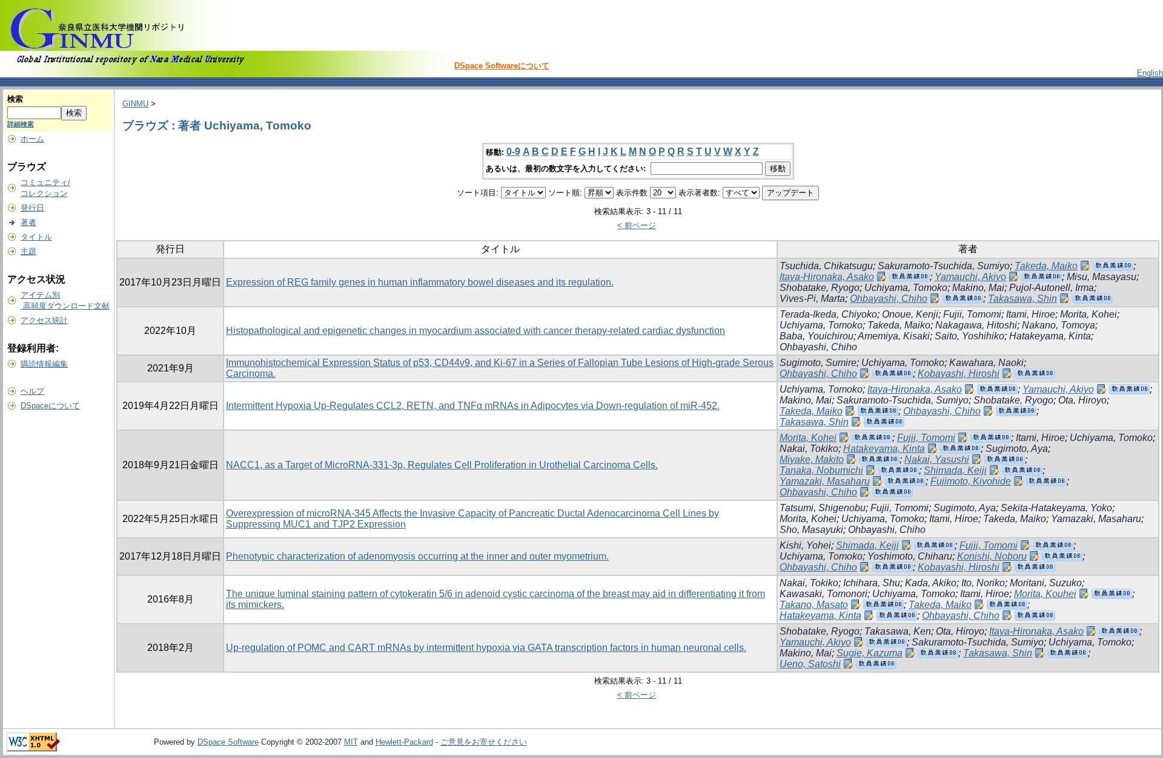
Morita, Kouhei (1045, 594)
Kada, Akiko (930, 583)
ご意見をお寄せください (483, 742)
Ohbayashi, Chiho (888, 298)
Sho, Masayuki (811, 529)
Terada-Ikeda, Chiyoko (828, 314)
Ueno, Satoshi (810, 664)
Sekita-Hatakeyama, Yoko (1056, 508)
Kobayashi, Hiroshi (958, 373)
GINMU (135, 103)
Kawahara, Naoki (986, 363)
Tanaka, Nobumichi (821, 470)
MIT (351, 742)
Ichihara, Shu (871, 583)
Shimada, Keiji (955, 470)
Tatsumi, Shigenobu (823, 508)
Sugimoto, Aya (1017, 448)
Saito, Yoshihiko (969, 336)
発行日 (32, 207)
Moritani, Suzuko (1046, 583)
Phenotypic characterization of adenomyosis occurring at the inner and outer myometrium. (417, 556)
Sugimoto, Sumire (818, 363)
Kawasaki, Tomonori (823, 594)
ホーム (32, 138)
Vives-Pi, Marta (812, 298)
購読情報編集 (44, 363)
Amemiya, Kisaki (894, 336)
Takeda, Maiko (1046, 266)
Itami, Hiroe (1030, 314)
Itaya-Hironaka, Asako (827, 277)
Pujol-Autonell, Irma (1051, 288)
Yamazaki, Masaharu (825, 481)
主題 (28, 251)
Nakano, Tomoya (1058, 325)
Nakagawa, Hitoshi (976, 325)
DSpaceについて (50, 405)
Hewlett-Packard (404, 742)
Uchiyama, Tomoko (905, 288)
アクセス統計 (44, 320)
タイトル (36, 236)
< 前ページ (636, 225)
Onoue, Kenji (910, 314)
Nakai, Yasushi (936, 459)
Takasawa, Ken (897, 631)
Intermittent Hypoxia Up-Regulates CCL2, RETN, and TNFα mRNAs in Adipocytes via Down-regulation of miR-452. (473, 405)
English (1150, 72)
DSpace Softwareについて (501, 65)
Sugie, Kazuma (870, 653)
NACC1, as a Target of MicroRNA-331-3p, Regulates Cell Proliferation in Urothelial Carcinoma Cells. (442, 465)
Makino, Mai (978, 288)
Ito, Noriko (983, 583)
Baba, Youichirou (816, 336)
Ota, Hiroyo (1082, 400)
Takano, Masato (814, 605)
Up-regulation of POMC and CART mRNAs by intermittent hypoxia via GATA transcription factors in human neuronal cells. (486, 647)
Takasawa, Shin (1022, 298)
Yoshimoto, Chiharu (909, 556)
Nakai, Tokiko (809, 448)
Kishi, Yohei (805, 545)
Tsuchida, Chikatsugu (826, 266)
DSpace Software (228, 742)
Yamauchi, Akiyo (970, 277)
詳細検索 (20, 124)
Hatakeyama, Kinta (1050, 336)
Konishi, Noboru (992, 556)
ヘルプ (32, 391)
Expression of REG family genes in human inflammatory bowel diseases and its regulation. (420, 282)
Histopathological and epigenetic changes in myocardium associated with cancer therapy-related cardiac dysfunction (475, 330)
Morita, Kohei (1088, 314)
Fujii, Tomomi (972, 314)
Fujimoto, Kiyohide (970, 481)
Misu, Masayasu (1101, 277)
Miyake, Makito (812, 459)
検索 (15, 98)
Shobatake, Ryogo (820, 288)
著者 (28, 222)
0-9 (513, 151)
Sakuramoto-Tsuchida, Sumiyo (944, 266)
